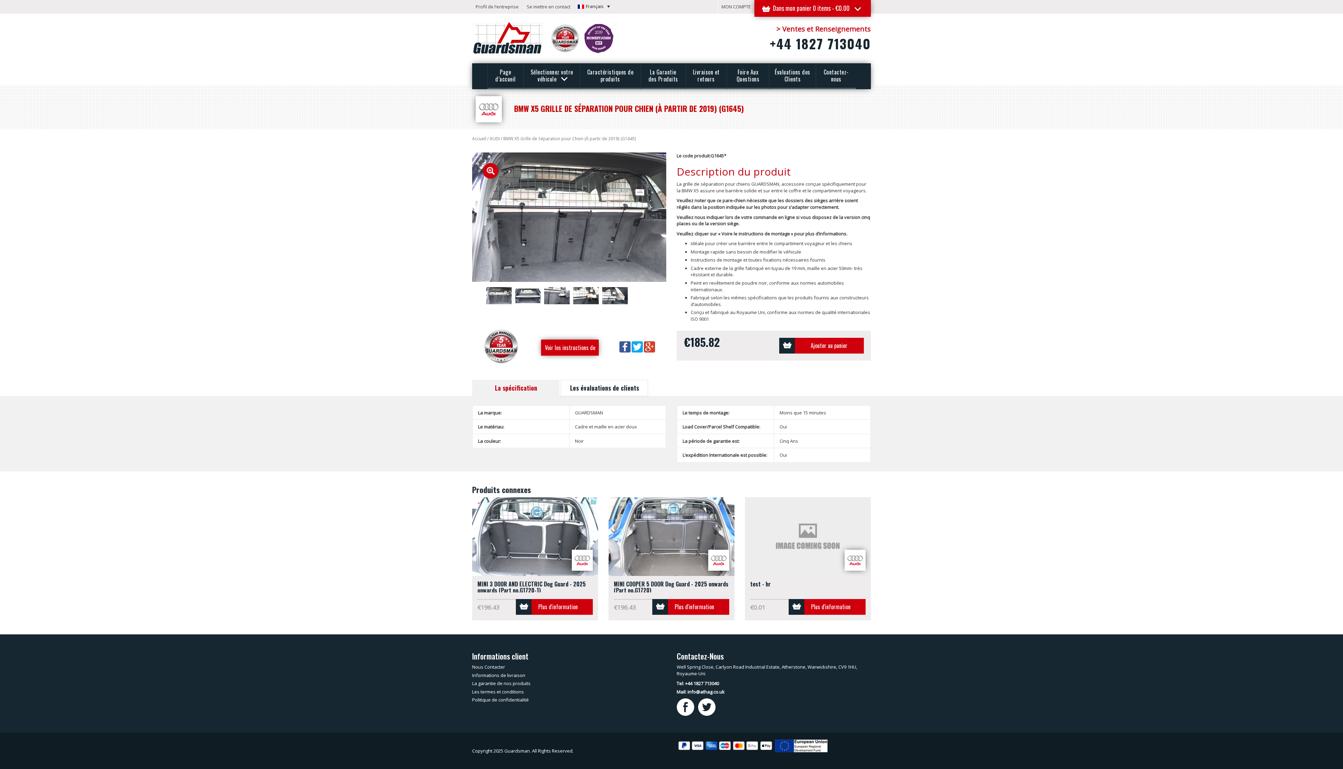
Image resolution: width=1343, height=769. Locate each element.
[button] (594, 6)
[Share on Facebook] (625, 346)
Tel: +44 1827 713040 (698, 683)
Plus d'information (558, 607)
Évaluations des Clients (792, 75)
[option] (569, 217)
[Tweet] (638, 346)
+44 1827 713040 (820, 43)
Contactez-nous (836, 75)
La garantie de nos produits (501, 683)
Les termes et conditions (498, 692)
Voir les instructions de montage (570, 349)
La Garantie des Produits (663, 75)
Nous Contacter (488, 667)
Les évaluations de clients (604, 387)
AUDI (495, 139)
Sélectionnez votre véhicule (552, 75)
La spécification (516, 387)
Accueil (479, 139)
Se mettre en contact (548, 6)
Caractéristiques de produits (610, 75)
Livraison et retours (706, 75)
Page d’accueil (505, 75)
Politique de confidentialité (500, 700)
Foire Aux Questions (748, 75)
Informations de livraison (498, 675)
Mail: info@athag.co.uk (701, 692)
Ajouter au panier (829, 345)
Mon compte (736, 6)
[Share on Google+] (649, 346)
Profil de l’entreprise (497, 6)
